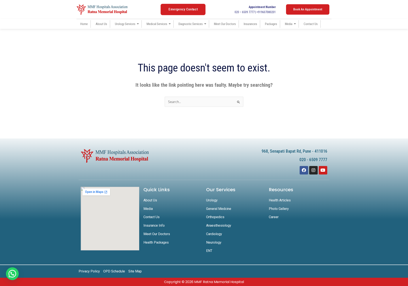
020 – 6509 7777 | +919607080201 (255, 9)
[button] (12, 273)
